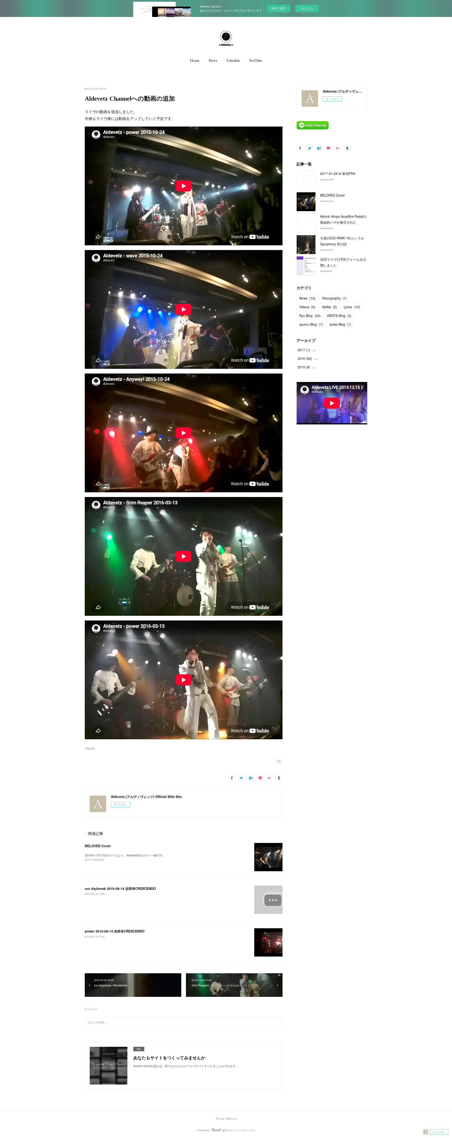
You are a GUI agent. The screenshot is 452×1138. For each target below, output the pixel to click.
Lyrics (352, 306)
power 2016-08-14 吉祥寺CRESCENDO (115, 931)
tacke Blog (340, 324)
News (213, 60)
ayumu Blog (311, 324)
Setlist (329, 306)
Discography (334, 298)
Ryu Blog (310, 315)
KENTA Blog (339, 315)
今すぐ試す (278, 8)
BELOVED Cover (98, 845)
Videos (307, 306)
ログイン (307, 8)
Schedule (233, 60)
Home (194, 60)
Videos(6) (90, 748)
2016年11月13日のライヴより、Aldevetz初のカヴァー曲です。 (125, 855)
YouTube (255, 60)
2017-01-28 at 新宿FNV (337, 173)
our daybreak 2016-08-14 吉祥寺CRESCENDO (120, 888)
